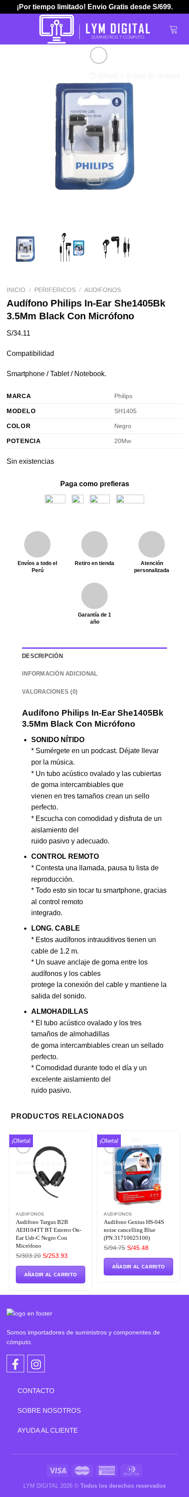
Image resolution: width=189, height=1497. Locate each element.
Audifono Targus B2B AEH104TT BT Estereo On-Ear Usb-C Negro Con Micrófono (48, 1234)
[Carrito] (173, 29)
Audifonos (102, 290)
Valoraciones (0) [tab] (49, 691)
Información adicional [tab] (60, 673)
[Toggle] (11, 1390)
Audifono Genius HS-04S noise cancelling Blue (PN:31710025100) (134, 1230)
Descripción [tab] (42, 656)
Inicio (16, 290)
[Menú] (16, 29)
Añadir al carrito (50, 1274)
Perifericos (55, 290)
